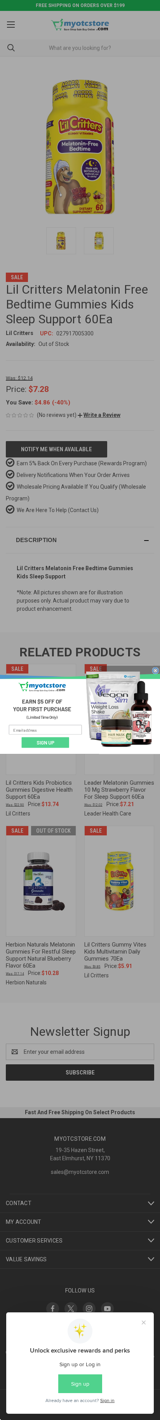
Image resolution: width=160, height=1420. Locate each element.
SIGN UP (45, 742)
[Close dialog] (155, 670)
